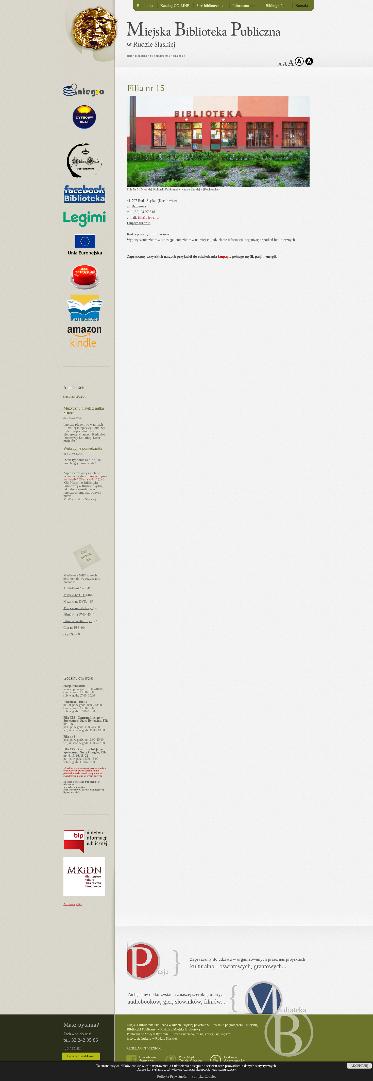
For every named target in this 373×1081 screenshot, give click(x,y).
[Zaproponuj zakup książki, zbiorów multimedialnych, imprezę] (84, 290)
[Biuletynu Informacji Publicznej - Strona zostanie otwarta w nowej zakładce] (85, 852)
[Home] (88, 25)
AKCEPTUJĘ (359, 1066)
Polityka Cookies (204, 1076)
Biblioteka (145, 6)
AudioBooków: (74, 588)
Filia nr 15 (179, 55)
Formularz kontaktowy (81, 1056)
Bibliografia (274, 6)
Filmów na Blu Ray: (77, 621)
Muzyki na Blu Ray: (78, 608)
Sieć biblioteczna (209, 6)
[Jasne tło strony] (299, 65)
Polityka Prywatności (172, 1076)
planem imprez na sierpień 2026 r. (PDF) (85, 478)
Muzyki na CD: (74, 595)
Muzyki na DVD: (75, 601)
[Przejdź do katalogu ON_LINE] (83, 95)
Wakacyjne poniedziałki (82, 448)
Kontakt (301, 6)
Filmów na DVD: (75, 614)
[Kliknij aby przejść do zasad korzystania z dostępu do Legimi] (84, 226)
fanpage (224, 257)
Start (129, 55)
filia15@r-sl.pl (148, 217)
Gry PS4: (69, 634)
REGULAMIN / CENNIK (143, 1048)
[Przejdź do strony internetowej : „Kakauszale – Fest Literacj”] (84, 180)
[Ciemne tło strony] (309, 65)
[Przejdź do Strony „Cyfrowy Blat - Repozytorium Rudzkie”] (84, 139)
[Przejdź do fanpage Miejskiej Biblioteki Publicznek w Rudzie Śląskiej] (84, 203)
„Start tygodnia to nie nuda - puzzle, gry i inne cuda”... (83, 461)
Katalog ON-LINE (174, 6)
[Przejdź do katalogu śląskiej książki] (84, 320)
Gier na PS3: (72, 628)
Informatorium (244, 6)
